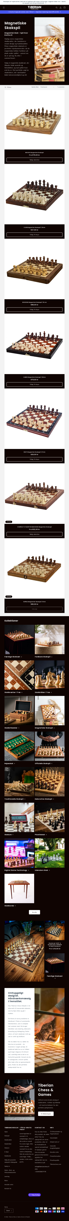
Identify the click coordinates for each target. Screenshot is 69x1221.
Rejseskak (8, 763)
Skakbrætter (8, 1140)
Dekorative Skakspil (43, 799)
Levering (6, 1176)
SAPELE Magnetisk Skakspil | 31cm (34, 602)
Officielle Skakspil (42, 763)
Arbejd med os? (54, 1142)
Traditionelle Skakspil (13, 799)
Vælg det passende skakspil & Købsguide (10, 1161)
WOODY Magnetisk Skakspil (34, 152)
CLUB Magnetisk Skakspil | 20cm (34, 227)
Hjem (6, 1132)
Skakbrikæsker (10, 728)
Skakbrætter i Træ (12, 692)
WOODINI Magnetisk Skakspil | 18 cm (34, 302)
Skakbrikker (8, 1144)
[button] (4, 8)
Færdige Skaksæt (12, 657)
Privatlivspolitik (54, 1160)
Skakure (8, 835)
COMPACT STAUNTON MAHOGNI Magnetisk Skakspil (34, 527)
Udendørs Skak (41, 870)
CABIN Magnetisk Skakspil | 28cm (34, 377)
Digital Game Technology (15, 870)
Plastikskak (40, 835)
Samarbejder (54, 1138)
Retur (6, 1180)
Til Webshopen (46, 1114)
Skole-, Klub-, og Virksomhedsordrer (10, 1171)
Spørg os (7, 1166)
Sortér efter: (35, 87)
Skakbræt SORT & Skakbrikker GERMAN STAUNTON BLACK (55, 945)
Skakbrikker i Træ (42, 692)
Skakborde (9, 906)
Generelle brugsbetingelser (55, 1147)
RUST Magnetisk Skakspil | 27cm (34, 452)
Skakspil (6, 1136)
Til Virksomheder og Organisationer (56, 1133)
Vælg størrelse (34, 160)
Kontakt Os (7, 1188)
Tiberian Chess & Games (15, 1216)
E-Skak (6, 1152)
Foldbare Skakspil (42, 657)
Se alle (34, 912)
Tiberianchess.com (55, 1164)
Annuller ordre (8, 1184)
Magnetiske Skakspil (44, 728)
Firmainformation (55, 1156)
